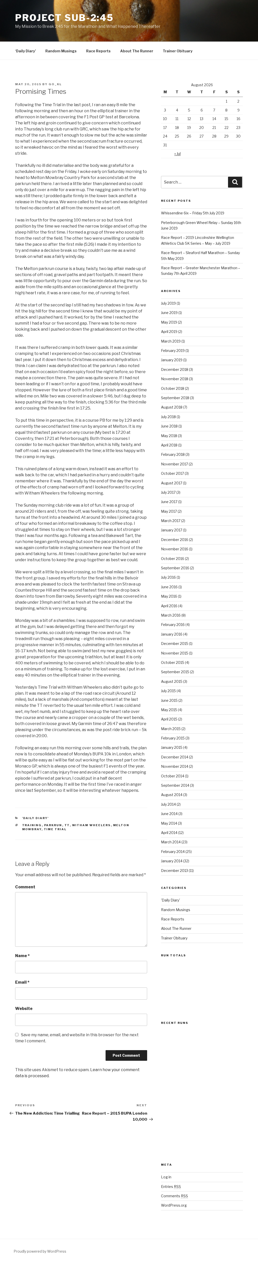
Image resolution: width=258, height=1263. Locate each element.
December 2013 (174, 870)
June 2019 (169, 312)
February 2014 (173, 851)
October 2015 (172, 662)
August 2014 (171, 795)
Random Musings (61, 51)
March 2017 (170, 520)
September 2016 (175, 568)
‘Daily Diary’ (25, 51)
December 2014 (174, 757)
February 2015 (173, 738)
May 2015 (169, 710)
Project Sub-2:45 (64, 17)
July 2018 (168, 417)
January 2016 (171, 634)
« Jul (177, 153)
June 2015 (169, 700)
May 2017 (169, 511)
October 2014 (172, 776)
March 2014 (171, 842)
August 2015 (171, 681)
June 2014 (169, 813)
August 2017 (171, 483)
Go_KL (55, 84)
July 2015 (168, 691)
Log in (166, 1177)
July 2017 (168, 492)
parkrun (53, 825)
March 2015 (171, 729)
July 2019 (168, 303)
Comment (25, 887)
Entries (171, 1186)
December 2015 (174, 643)
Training (32, 825)
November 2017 (174, 464)
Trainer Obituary (177, 51)
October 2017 (172, 473)
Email (22, 982)
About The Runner (136, 51)
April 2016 (169, 606)
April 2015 (169, 719)
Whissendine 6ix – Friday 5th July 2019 (192, 213)
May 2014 (169, 823)
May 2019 (169, 322)
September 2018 (175, 398)
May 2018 (169, 436)
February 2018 (173, 454)
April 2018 (169, 445)
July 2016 (168, 577)
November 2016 (174, 549)
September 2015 (175, 672)
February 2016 (173, 624)
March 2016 (171, 615)
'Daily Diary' (35, 818)
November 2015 (174, 653)
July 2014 (168, 804)
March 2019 (171, 341)
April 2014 (169, 832)
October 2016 (172, 558)
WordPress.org (174, 1205)
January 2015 (171, 747)
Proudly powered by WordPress (40, 1251)
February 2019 (173, 350)
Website (24, 1008)
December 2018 (174, 369)
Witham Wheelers (91, 825)
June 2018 (169, 426)
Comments (174, 1196)
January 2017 (171, 530)
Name (22, 955)
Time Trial (55, 829)
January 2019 (171, 360)
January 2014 (171, 861)
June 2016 (169, 587)
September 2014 (175, 785)
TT (67, 825)
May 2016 (169, 596)
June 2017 (169, 502)
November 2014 (174, 766)
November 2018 (174, 379)
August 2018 (171, 407)
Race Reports (98, 51)
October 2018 (172, 388)
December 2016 (174, 539)
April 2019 (169, 331)
